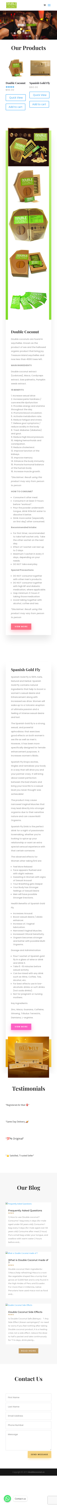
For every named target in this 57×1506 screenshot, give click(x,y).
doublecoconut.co (36, 1472)
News (11, 1213)
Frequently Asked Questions (25, 1210)
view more (21, 626)
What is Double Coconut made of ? (28, 1261)
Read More (28, 1351)
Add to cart (15, 107)
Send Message (39, 1454)
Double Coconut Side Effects (25, 1312)
